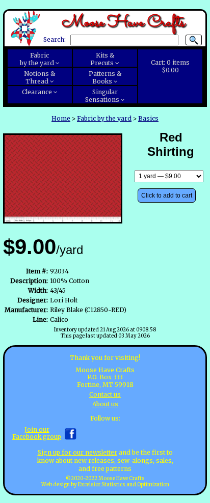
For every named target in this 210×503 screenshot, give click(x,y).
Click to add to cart (166, 195)
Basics (148, 118)
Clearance (37, 92)
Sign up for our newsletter (77, 452)
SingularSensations (102, 95)
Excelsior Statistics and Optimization (123, 485)
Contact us (105, 394)
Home (60, 118)
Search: (54, 40)
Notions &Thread (39, 77)
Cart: (170, 66)
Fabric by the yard (104, 118)
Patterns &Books (105, 77)
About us (105, 404)
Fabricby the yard (37, 59)
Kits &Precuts (102, 59)
